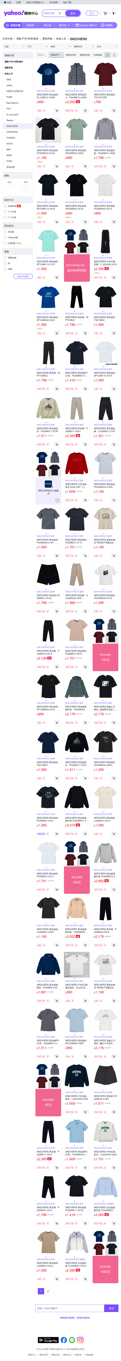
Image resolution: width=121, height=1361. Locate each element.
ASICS (9, 143)
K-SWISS (10, 137)
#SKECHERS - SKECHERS (75, 1317)
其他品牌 (10, 166)
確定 (25, 189)
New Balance (12, 102)
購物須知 (56, 1354)
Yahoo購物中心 (21, 13)
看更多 (62, 25)
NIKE (8, 79)
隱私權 (78, 1354)
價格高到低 (85, 54)
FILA (8, 108)
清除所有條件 (23, 276)
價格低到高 (71, 54)
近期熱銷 (98, 54)
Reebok (9, 120)
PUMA (9, 96)
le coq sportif (12, 114)
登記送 (47, 25)
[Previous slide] (37, 75)
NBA (8, 149)
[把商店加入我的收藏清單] (57, 500)
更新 (82, 1348)
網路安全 (67, 1354)
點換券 (30, 25)
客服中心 (32, 1354)
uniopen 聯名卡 (88, 25)
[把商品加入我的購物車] (57, 110)
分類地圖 (89, 1354)
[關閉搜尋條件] (60, 13)
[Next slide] (59, 75)
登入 (92, 13)
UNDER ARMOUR (14, 91)
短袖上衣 (9, 73)
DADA (9, 155)
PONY (9, 161)
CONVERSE (12, 131)
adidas (9, 85)
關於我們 (44, 1354)
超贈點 (109, 25)
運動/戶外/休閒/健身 (14, 61)
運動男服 (9, 67)
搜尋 (111, 1308)
